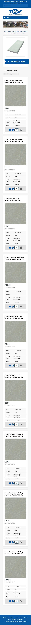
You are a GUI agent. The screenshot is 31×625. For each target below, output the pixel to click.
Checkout (15, 3)
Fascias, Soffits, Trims (16, 31)
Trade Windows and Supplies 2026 (18, 621)
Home (5, 31)
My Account (21, 1)
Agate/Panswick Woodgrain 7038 (16, 33)
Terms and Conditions (8, 618)
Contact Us (20, 619)
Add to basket (21, 129)
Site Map (14, 619)
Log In (19, 3)
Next (26, 25)
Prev (5, 25)
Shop (9, 31)
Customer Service (19, 618)
